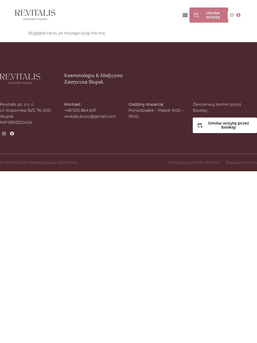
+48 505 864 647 (80, 110)
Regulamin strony (241, 162)
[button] (185, 15)
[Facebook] (238, 15)
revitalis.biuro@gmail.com (90, 116)
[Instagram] (232, 15)
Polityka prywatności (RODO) (194, 162)
